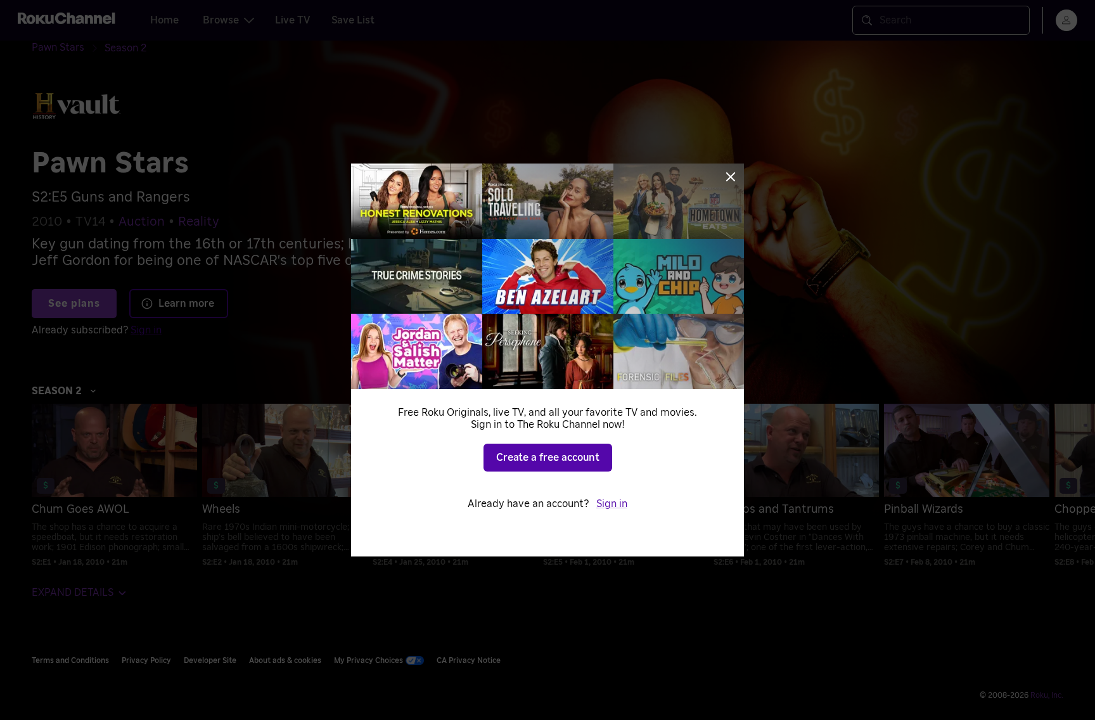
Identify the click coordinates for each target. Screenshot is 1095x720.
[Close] (730, 177)
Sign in (611, 504)
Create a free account (547, 458)
